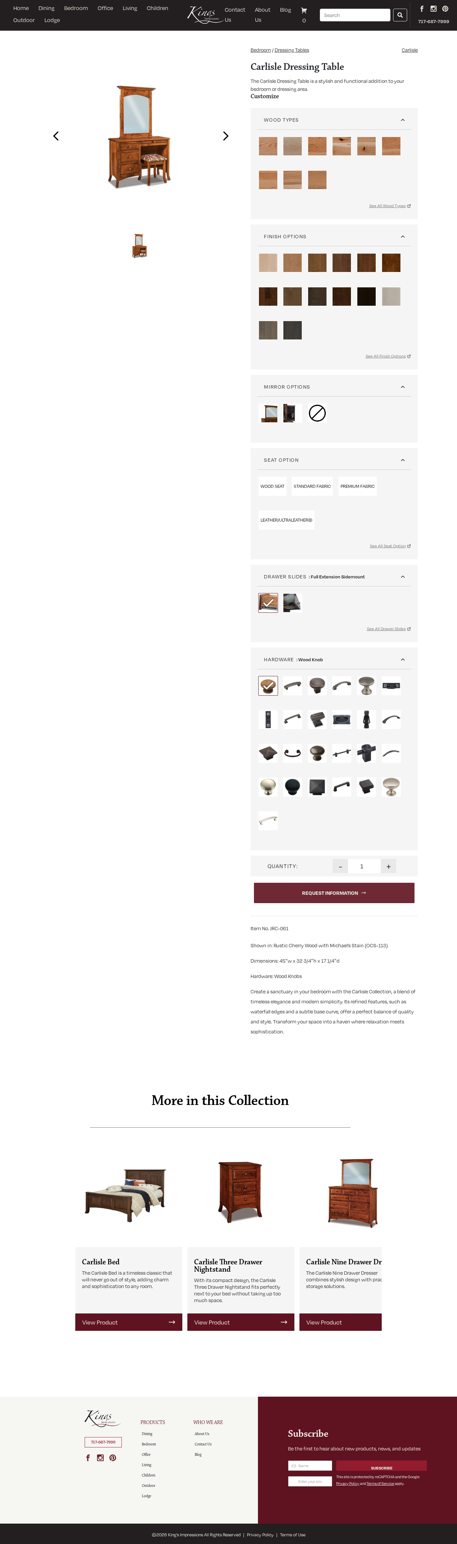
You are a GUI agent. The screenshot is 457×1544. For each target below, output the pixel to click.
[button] (54, 133)
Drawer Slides (285, 576)
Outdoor (24, 20)
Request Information (330, 893)
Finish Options (285, 236)
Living (130, 8)
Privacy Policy (347, 1483)
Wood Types (281, 119)
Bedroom (76, 8)
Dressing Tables (292, 49)
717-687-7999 (103, 1442)
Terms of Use (292, 1535)
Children (157, 8)
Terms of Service (380, 1483)
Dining (46, 8)
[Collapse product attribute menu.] (403, 117)
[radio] (268, 146)
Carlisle (410, 49)
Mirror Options (287, 386)
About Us (262, 14)
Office (105, 8)
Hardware (279, 659)
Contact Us (235, 14)
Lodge (52, 20)
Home (21, 8)
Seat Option (281, 459)
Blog (285, 9)
